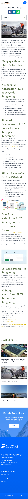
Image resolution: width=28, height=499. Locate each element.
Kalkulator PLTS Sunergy (12, 146)
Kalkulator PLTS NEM (18, 232)
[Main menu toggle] (25, 2)
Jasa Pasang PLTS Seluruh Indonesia (11, 401)
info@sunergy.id (9, 321)
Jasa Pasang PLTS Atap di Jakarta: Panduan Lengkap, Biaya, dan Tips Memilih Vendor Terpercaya (12, 361)
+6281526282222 (12, 319)
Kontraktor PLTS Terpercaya (9, 382)
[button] (10, 12)
